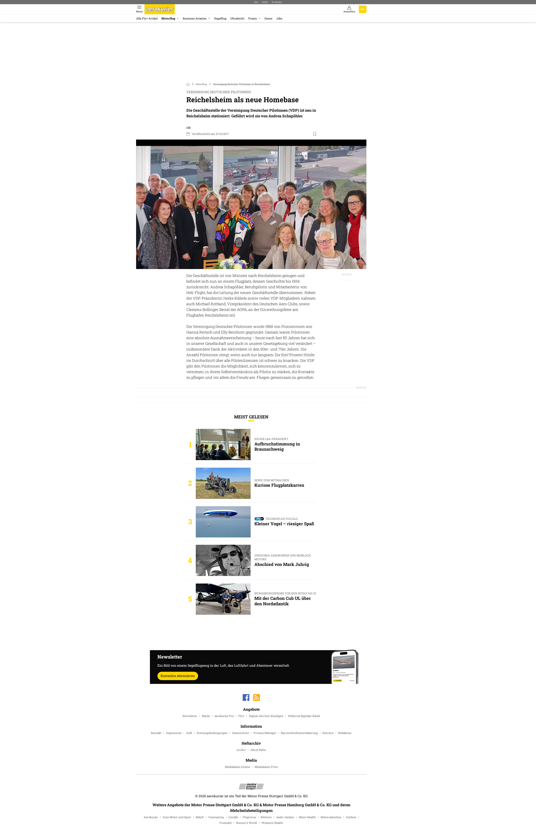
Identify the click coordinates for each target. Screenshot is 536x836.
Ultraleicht (237, 18)
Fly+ (241, 716)
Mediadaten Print (266, 767)
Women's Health (272, 823)
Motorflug (168, 18)
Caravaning (216, 817)
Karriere (328, 733)
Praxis (252, 18)
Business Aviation (195, 18)
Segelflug (220, 18)
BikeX (200, 817)
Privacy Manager (265, 733)
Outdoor (351, 817)
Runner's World (246, 823)
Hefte (265, 2)
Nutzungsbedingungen (212, 733)
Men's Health (307, 817)
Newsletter (189, 716)
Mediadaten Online (237, 767)
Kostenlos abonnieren (178, 675)
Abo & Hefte (258, 750)
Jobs (279, 18)
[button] (251, 204)
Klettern (266, 817)
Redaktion (345, 733)
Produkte (277, 2)
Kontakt (156, 733)
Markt (206, 716)
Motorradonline (331, 817)
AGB (189, 733)
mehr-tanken (285, 817)
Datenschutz (240, 733)
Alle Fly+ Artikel (147, 18)
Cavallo (233, 817)
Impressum (174, 733)
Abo (256, 2)
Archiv (241, 750)
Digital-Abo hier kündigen (266, 716)
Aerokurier (151, 817)
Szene (268, 18)
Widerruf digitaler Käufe (304, 716)
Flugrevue (249, 817)
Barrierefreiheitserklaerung (299, 733)
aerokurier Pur (224, 716)
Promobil (225, 823)
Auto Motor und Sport (177, 817)
